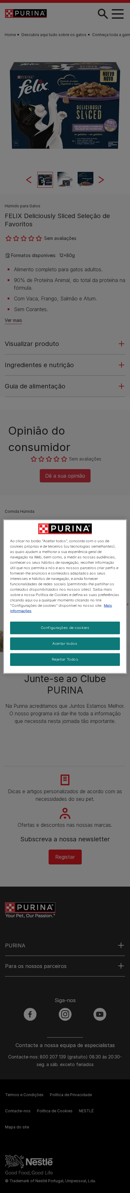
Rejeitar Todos (65, 659)
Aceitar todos (64, 643)
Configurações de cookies (65, 627)
